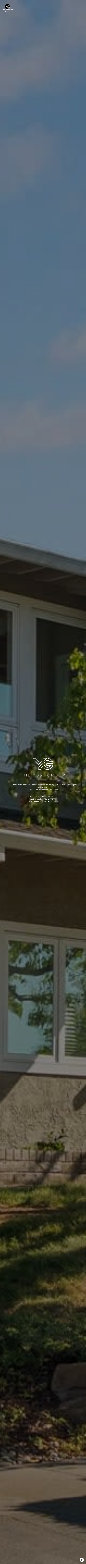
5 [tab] (45, 1556)
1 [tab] (26, 1556)
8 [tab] (59, 1556)
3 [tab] (36, 1556)
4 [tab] (40, 1556)
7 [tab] (54, 1556)
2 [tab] (31, 1556)
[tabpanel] (43, 782)
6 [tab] (50, 1556)
